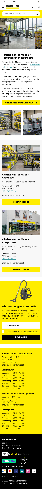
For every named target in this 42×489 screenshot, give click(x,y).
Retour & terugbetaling (11, 448)
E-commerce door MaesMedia (14, 483)
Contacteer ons (21, 202)
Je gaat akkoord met (22, 332)
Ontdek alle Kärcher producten (21, 103)
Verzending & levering (11, 445)
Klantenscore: (10, 2)
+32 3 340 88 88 (9, 191)
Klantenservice (9, 439)
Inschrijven (21, 337)
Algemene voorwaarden (12, 477)
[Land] (39, 2)
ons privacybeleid (31, 332)
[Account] (33, 6)
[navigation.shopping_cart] (38, 6)
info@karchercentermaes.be (13, 365)
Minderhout (35, 65)
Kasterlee (8, 67)
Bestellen (5, 443)
